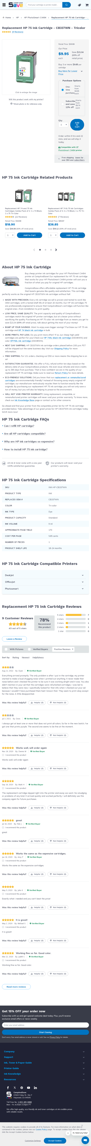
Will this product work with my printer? (26, 99)
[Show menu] (4, 5)
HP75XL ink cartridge (20, 341)
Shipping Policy (61, 348)
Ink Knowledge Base (24, 400)
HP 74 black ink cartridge (30, 330)
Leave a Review (14, 639)
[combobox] (48, 4)
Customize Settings (33, 1141)
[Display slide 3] (51, 250)
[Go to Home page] (16, 4)
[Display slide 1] (40, 250)
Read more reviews (16, 987)
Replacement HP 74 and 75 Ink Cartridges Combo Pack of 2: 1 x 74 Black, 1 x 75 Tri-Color (23, 211)
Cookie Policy (41, 1129)
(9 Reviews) (17, 32)
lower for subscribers (79, 158)
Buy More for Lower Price (67, 72)
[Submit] (66, 5)
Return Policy (61, 373)
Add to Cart (29, 235)
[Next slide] (56, 250)
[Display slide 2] (45, 250)
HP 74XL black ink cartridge (57, 338)
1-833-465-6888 (25, 1102)
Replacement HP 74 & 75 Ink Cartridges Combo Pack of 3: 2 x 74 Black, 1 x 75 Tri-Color (66, 211)
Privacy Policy (55, 1037)
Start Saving (45, 1032)
